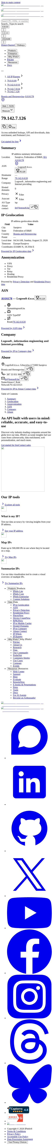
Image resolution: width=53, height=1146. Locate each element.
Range (5, 178)
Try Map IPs (10, 557)
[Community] (29, 736)
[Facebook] (29, 951)
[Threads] (29, 1041)
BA (45, 157)
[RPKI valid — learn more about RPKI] (3, 100)
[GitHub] (29, 829)
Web (4, 106)
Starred (11, 45)
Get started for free (10, 141)
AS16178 (29, 96)
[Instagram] (29, 996)
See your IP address (14, 531)
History (4, 45)
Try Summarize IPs (14, 583)
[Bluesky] (29, 1084)
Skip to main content (10, 2)
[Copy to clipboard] (4, 126)
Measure (6, 111)
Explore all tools (12, 504)
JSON (11, 106)
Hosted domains (5, 188)
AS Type (6, 202)
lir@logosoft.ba (22, 208)
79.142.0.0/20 (21, 178)
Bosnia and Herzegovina (24, 234)
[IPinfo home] (26, 12)
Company (6, 183)
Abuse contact (5, 207)
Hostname (6, 175)
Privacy (5, 194)
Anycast (5, 198)
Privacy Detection (21, 281)
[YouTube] (29, 913)
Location (6, 157)
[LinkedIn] (29, 782)
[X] (29, 874)
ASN (4, 166)
